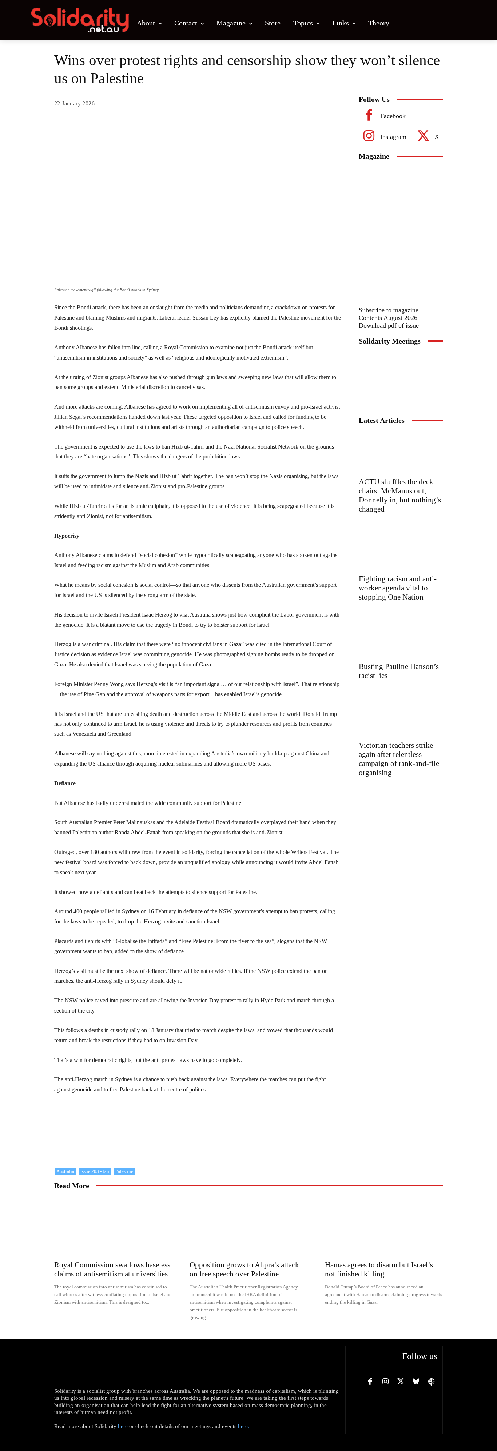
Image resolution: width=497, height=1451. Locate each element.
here (123, 1426)
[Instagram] (369, 137)
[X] (423, 137)
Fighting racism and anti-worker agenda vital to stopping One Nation (398, 587)
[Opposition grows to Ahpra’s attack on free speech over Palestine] (248, 1227)
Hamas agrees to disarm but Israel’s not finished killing (379, 1269)
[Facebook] (369, 116)
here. (243, 1426)
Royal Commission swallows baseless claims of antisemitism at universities (112, 1269)
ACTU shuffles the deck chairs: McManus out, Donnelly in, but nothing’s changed (400, 495)
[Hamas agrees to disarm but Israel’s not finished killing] (384, 1227)
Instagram (393, 136)
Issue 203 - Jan (94, 1171)
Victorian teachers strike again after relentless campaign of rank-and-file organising (399, 759)
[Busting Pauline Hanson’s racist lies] (401, 638)
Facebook (393, 116)
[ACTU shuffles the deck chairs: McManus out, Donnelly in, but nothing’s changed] (401, 453)
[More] (331, 105)
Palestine (124, 1171)
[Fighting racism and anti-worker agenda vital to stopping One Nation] (401, 550)
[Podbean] (431, 1382)
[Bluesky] (416, 1382)
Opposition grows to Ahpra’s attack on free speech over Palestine (244, 1269)
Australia (65, 1171)
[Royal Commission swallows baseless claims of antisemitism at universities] (113, 1227)
